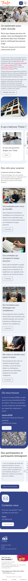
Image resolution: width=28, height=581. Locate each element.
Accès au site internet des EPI (8, 549)
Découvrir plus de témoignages (10, 486)
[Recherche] (25, 3)
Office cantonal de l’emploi (11, 66)
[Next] (24, 145)
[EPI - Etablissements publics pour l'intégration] (6, 3)
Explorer (7, 155)
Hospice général (9, 65)
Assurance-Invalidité (20, 63)
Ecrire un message (8, 524)
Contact (3, 547)
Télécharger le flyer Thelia (9, 92)
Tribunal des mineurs (7, 69)
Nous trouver (7, 428)
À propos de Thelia (6, 545)
